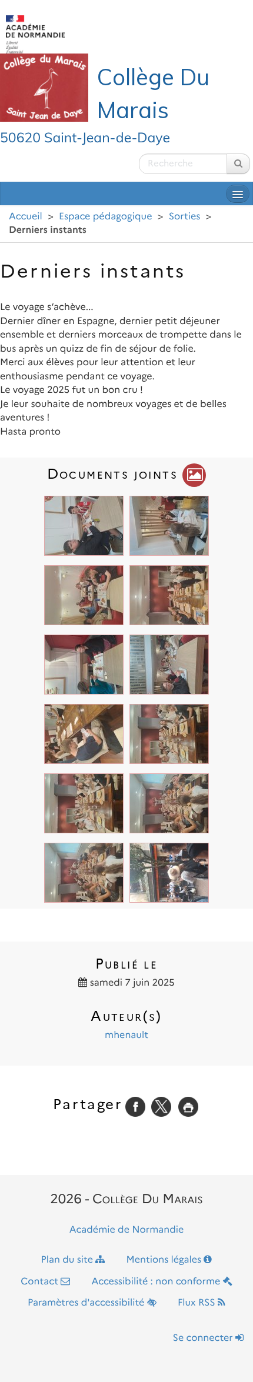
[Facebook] (135, 1106)
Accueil (25, 216)
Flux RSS (198, 1302)
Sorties (185, 216)
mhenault (126, 1035)
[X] (161, 1106)
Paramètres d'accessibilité (87, 1302)
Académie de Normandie (126, 1230)
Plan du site (68, 1260)
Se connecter (204, 1338)
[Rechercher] (238, 163)
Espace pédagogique (105, 216)
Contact (41, 1281)
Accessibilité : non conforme (157, 1281)
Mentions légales (165, 1260)
